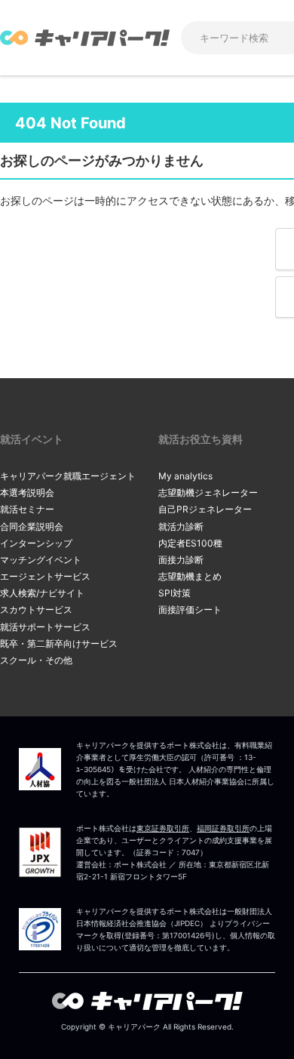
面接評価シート (190, 609)
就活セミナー (27, 509)
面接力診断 (181, 559)
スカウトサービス (36, 609)
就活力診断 (181, 526)
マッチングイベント (40, 559)
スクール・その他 (36, 660)
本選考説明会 (27, 492)
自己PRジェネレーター (205, 509)
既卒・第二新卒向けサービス (59, 643)
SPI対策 (174, 593)
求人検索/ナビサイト (42, 593)
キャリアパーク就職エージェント (68, 476)
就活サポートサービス (45, 627)
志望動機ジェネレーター (208, 492)
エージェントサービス (45, 576)
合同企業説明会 (31, 526)
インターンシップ (36, 543)
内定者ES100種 (190, 543)
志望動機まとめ (190, 576)
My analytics (185, 476)
